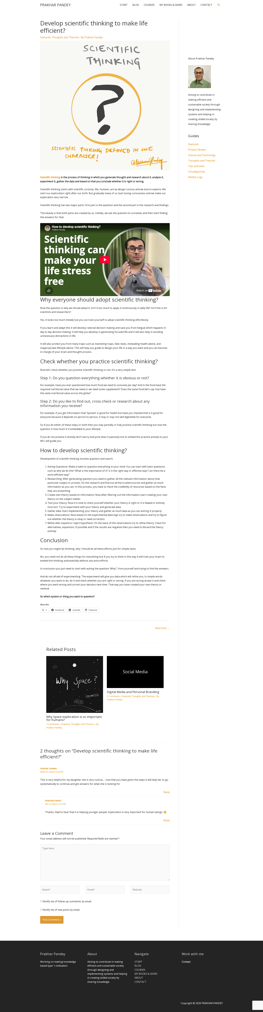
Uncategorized (196, 171)
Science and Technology (202, 155)
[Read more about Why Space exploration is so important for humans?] (74, 684)
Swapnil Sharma (48, 768)
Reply (166, 792)
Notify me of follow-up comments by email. (67, 901)
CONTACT (206, 5)
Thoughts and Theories (65, 37)
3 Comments (113, 696)
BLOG (135, 5)
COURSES (149, 5)
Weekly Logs (195, 177)
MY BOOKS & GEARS (171, 5)
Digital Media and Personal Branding (133, 692)
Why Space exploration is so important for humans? (74, 718)
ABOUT (191, 5)
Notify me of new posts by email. (61, 909)
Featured (45, 37)
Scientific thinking (50, 177)
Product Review (197, 149)
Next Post (162, 628)
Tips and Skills (196, 166)
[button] (218, 5)
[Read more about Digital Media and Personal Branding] (135, 671)
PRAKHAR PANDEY (55, 4)
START (124, 5)
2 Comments (52, 724)
